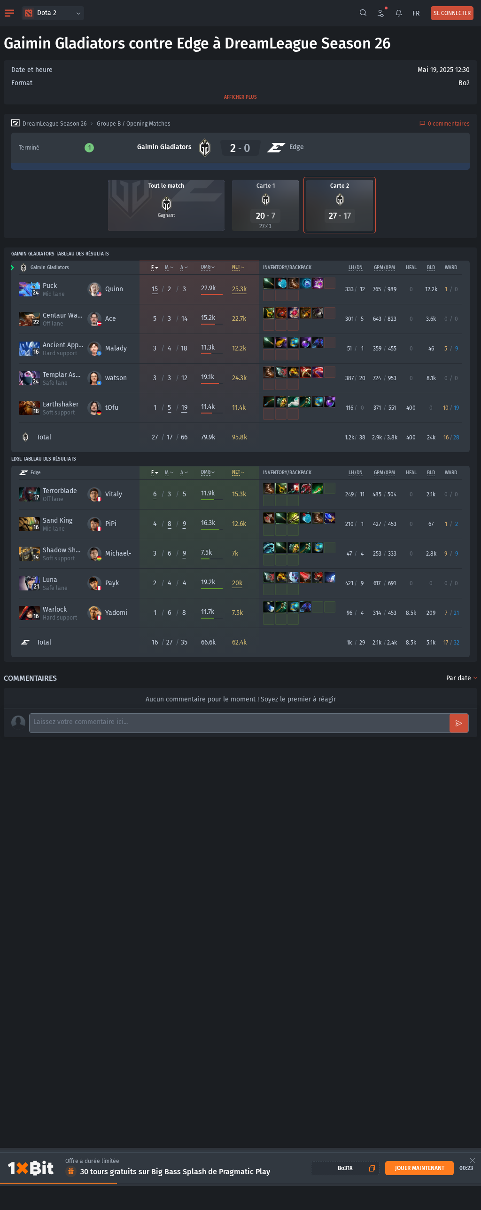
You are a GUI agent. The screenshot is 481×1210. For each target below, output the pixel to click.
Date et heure (32, 70)
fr (415, 13)
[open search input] (363, 13)
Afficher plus (240, 97)
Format (21, 83)
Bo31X (345, 1168)
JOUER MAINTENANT (419, 1168)
